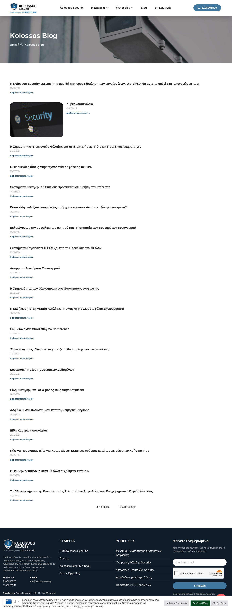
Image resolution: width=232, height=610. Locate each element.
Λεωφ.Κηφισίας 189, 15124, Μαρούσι (36, 593)
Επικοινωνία (163, 7)
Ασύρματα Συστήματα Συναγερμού (35, 268)
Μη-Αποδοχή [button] (219, 603)
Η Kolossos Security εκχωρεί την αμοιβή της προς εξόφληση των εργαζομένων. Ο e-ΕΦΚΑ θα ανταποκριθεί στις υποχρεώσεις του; (104, 83)
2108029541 (9, 585)
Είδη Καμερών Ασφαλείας (29, 430)
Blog (144, 7)
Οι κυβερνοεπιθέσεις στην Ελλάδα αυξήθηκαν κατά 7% (49, 471)
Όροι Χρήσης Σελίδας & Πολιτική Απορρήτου (194, 594)
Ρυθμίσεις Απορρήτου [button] (176, 603)
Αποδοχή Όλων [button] (200, 603)
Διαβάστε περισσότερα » (21, 93)
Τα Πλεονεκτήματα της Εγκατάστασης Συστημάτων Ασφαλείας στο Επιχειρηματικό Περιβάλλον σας (81, 491)
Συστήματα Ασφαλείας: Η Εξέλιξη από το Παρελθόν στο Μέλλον (55, 248)
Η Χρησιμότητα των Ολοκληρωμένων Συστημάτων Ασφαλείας (54, 288)
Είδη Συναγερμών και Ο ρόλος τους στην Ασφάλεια (47, 390)
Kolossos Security (72, 7)
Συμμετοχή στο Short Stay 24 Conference (39, 329)
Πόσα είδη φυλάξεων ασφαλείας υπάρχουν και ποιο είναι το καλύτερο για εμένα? (68, 207)
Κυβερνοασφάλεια (79, 104)
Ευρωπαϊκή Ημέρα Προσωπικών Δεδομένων (42, 369)
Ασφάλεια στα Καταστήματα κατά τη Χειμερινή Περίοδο (50, 410)
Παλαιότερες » (127, 506)
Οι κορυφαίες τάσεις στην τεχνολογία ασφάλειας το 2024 (51, 167)
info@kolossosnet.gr (41, 581)
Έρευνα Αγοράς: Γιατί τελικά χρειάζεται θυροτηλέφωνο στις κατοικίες (59, 349)
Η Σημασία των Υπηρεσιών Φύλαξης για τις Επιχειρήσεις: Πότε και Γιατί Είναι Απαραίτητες (75, 146)
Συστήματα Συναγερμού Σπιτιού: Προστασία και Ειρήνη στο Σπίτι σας (60, 187)
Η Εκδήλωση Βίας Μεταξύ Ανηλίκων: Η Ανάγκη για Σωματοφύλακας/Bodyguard (67, 308)
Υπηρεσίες (123, 7)
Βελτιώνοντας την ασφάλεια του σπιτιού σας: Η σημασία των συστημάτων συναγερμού (73, 227)
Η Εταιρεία (98, 7)
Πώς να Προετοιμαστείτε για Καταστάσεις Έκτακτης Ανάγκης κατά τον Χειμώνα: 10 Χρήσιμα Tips (79, 450)
